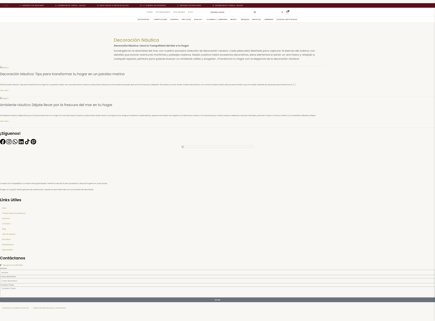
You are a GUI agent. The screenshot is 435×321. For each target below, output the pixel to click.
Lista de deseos (9, 234)
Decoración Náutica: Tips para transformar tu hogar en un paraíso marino (62, 74)
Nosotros (6, 218)
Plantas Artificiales (287, 19)
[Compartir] (23, 315)
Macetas (256, 19)
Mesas (234, 19)
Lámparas (268, 19)
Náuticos (186, 19)
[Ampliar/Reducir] (4, 315)
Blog (190, 12)
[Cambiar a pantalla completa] (14, 315)
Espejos (198, 19)
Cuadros (174, 19)
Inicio (4, 208)
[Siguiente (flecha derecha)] (14, 319)
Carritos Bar (160, 19)
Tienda (149, 12)
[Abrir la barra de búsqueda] (255, 12)
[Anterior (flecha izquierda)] (4, 319)
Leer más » (4, 90)
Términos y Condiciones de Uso (15, 308)
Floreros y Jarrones (217, 19)
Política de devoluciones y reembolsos (49, 308)
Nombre (3, 268)
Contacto (6, 223)
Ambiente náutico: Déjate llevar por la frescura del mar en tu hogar (56, 104)
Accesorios (143, 19)
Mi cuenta (6, 239)
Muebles (245, 19)
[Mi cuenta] (282, 12)
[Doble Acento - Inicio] (217, 12)
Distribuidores (163, 12)
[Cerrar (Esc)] (33, 315)
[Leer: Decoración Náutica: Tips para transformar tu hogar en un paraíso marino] (4, 67)
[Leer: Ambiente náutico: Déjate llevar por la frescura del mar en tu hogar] (4, 98)
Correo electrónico (8, 276)
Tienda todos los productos (14, 213)
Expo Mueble (179, 12)
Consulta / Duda (7, 285)
